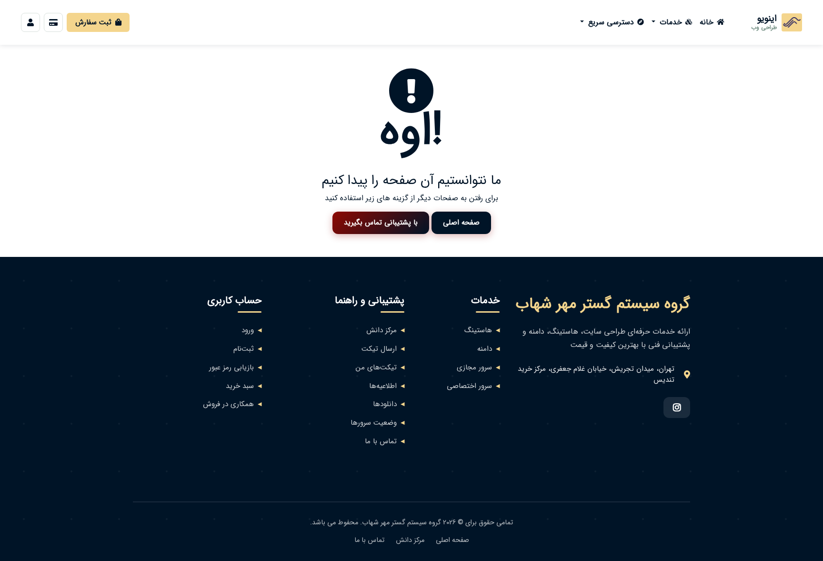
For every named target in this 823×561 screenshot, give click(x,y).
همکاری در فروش (228, 404)
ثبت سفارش (93, 22)
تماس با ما (381, 441)
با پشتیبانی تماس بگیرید (381, 222)
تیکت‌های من (376, 367)
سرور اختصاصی (469, 386)
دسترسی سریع (610, 22)
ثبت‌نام (243, 349)
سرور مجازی (474, 367)
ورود (247, 330)
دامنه (484, 349)
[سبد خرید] (53, 22)
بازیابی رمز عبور (231, 367)
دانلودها (385, 404)
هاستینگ (478, 330)
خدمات (669, 22)
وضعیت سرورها (374, 423)
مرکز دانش (381, 330)
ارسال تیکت (379, 349)
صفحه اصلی (461, 222)
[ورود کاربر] (30, 22)
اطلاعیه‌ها (383, 386)
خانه (706, 22)
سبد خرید (240, 386)
